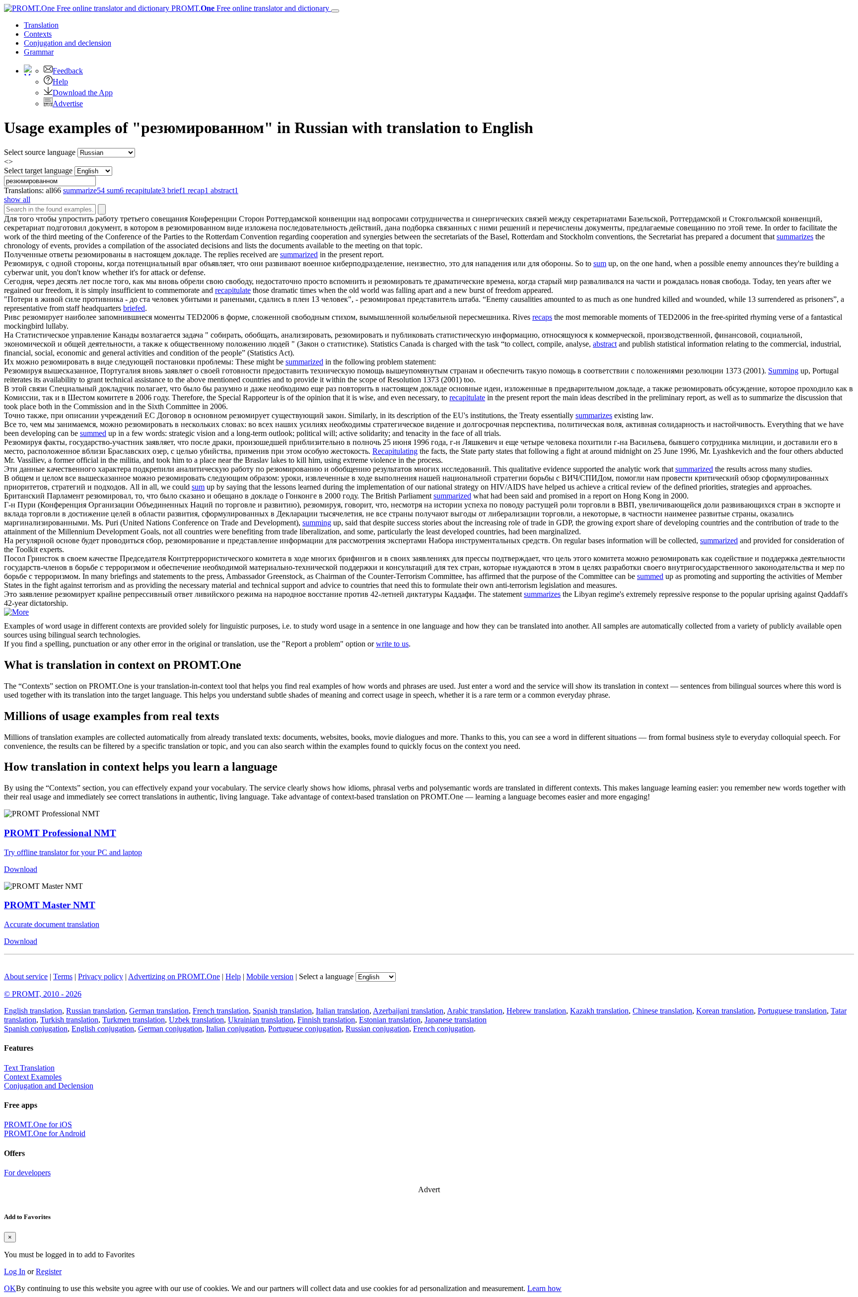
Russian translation (95, 1011)
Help (60, 81)
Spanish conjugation (36, 1028)
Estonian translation (390, 1019)
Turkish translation (69, 1019)
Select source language (39, 152)
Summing (783, 370)
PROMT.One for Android (44, 1133)
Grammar (39, 52)
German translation (159, 1011)
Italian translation (342, 1011)
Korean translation (725, 1011)
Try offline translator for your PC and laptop (73, 852)
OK (10, 1288)
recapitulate (233, 290)
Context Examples (33, 1077)
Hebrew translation (536, 1011)
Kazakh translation (599, 1011)
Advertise (68, 103)
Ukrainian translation (260, 1019)
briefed (134, 308)
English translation (33, 1011)
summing (316, 522)
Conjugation (67, 43)
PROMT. (249, 8)
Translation (41, 25)
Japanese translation (456, 1019)
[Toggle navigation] (335, 10)
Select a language (326, 976)
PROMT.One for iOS (38, 1124)
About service (26, 976)
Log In (14, 1271)
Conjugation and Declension (48, 1085)
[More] (16, 612)
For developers (27, 1172)
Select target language (38, 170)
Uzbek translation (196, 1019)
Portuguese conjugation (305, 1028)
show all (17, 199)
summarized (299, 254)
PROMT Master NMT (49, 905)
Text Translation (29, 1068)
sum (599, 263)
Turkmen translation (133, 1019)
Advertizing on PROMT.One (174, 976)
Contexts (38, 34)
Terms (62, 976)
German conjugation (170, 1028)
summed (93, 433)
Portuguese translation (792, 1011)
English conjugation (103, 1028)
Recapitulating (395, 451)
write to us (392, 644)
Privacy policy (100, 976)
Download (20, 869)
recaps (542, 317)
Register (49, 1271)
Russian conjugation (377, 1028)
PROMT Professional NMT (60, 833)
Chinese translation (662, 1011)
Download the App (83, 92)
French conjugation (443, 1028)
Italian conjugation (235, 1028)
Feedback (68, 71)
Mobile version (269, 976)
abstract (605, 344)
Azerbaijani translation (408, 1011)
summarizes (795, 236)
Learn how (544, 1288)
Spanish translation (282, 1011)
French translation (221, 1011)
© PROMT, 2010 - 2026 (42, 994)
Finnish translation (326, 1019)
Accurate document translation (51, 924)
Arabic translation (474, 1011)
